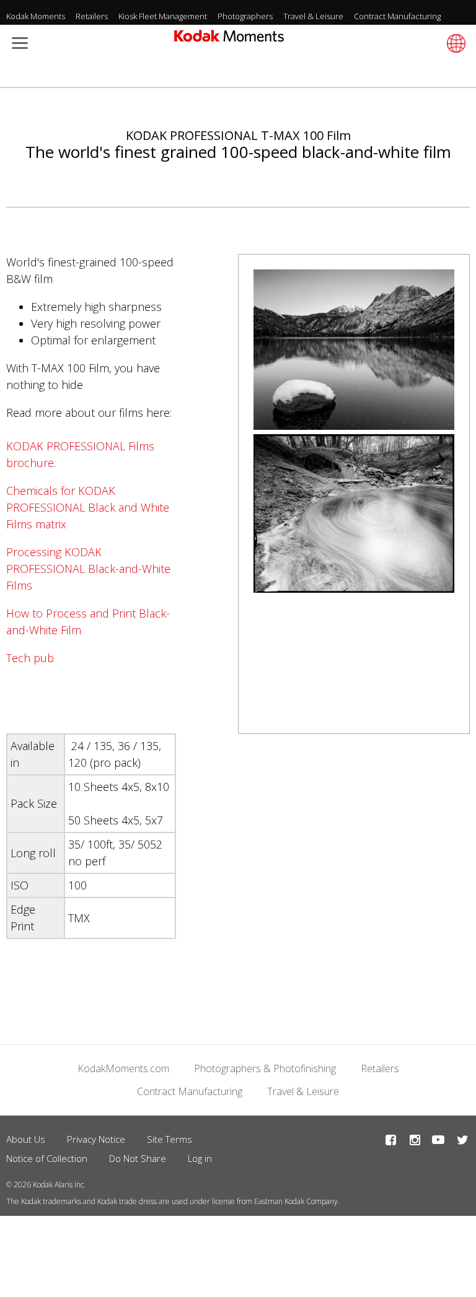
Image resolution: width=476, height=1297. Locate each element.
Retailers (92, 16)
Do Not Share (137, 1158)
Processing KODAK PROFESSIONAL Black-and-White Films (88, 568)
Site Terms (169, 1139)
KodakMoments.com (123, 1068)
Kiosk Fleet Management (162, 16)
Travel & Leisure (313, 16)
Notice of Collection (46, 1158)
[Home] (229, 39)
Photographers (245, 16)
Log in (200, 1158)
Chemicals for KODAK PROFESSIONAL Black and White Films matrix (87, 507)
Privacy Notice (96, 1139)
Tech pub (30, 657)
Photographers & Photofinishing (265, 1068)
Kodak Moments (35, 16)
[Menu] (17, 44)
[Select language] (454, 43)
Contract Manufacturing (397, 16)
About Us (25, 1139)
